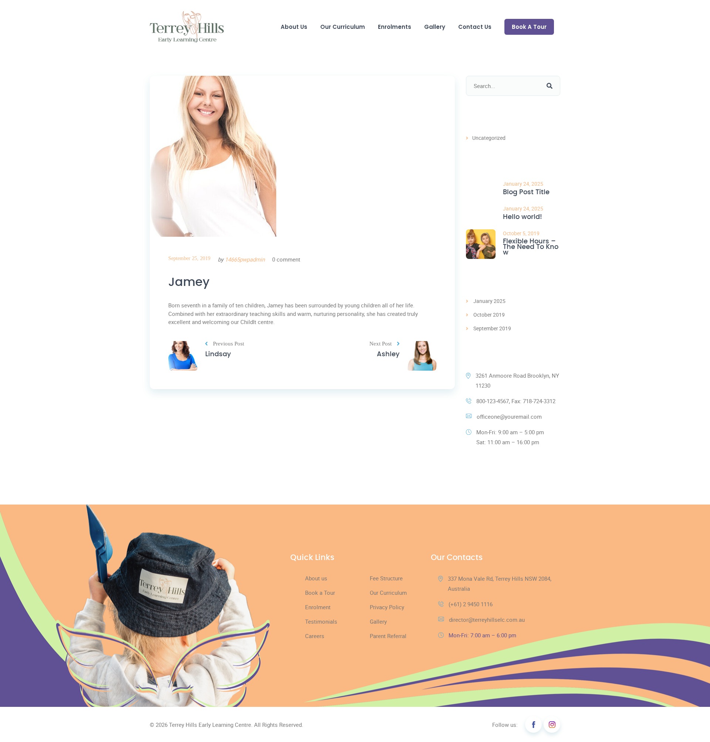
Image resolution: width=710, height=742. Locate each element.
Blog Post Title (526, 192)
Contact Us (474, 27)
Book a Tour (320, 592)
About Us (294, 27)
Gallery (434, 27)
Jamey (189, 282)
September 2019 (492, 328)
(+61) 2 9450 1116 (471, 604)
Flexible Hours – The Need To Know (530, 247)
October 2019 (489, 314)
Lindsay (218, 354)
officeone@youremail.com (509, 416)
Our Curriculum (342, 27)
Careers (314, 636)
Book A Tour (529, 27)
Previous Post (228, 344)
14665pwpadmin (245, 259)
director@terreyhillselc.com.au (487, 619)
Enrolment (318, 607)
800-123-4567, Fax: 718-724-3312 (515, 401)
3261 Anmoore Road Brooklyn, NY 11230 (517, 380)
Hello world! (522, 217)
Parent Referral (388, 636)
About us (316, 578)
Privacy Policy (387, 607)
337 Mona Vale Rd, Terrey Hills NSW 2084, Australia (499, 583)
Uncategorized (489, 137)
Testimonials (321, 621)
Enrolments (394, 27)
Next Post (380, 344)
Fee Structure (386, 578)
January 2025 (489, 300)
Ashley (388, 354)
